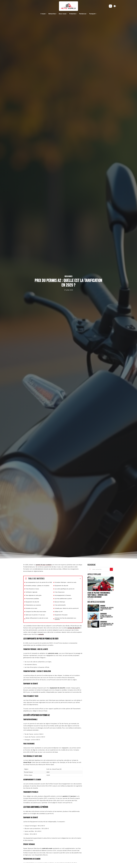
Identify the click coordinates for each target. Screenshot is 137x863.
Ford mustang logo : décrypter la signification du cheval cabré (106, 609)
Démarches (103, 621)
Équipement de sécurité (61, 585)
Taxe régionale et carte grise (33, 595)
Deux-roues (68, 276)
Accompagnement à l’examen (63, 595)
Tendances (103, 613)
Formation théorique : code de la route (65, 582)
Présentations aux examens (33, 605)
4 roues (91, 578)
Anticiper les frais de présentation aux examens (65, 618)
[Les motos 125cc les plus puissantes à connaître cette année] (93, 616)
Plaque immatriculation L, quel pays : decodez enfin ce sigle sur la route (107, 625)
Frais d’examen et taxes (32, 588)
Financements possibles (32, 598)
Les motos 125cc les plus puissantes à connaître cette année (106, 617)
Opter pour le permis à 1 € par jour (35, 614)
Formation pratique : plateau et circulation (37, 585)
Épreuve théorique (60, 601)
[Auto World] (68, 6)
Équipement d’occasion (61, 614)
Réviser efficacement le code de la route (37, 618)
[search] (110, 6)
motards (41, 634)
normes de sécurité (73, 628)
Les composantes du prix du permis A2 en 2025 (39, 582)
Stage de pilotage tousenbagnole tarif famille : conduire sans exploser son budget (99, 595)
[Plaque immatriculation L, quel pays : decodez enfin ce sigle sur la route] (93, 624)
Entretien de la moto (31, 608)
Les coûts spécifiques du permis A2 (64, 588)
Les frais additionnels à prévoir (63, 598)
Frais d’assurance (59, 592)
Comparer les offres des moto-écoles (36, 611)
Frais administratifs (60, 605)
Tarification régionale (31, 592)
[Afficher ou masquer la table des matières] (63, 579)
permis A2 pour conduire (44, 564)
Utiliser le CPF (59, 611)
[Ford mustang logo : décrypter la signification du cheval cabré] (93, 608)
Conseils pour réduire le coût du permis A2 (66, 608)
